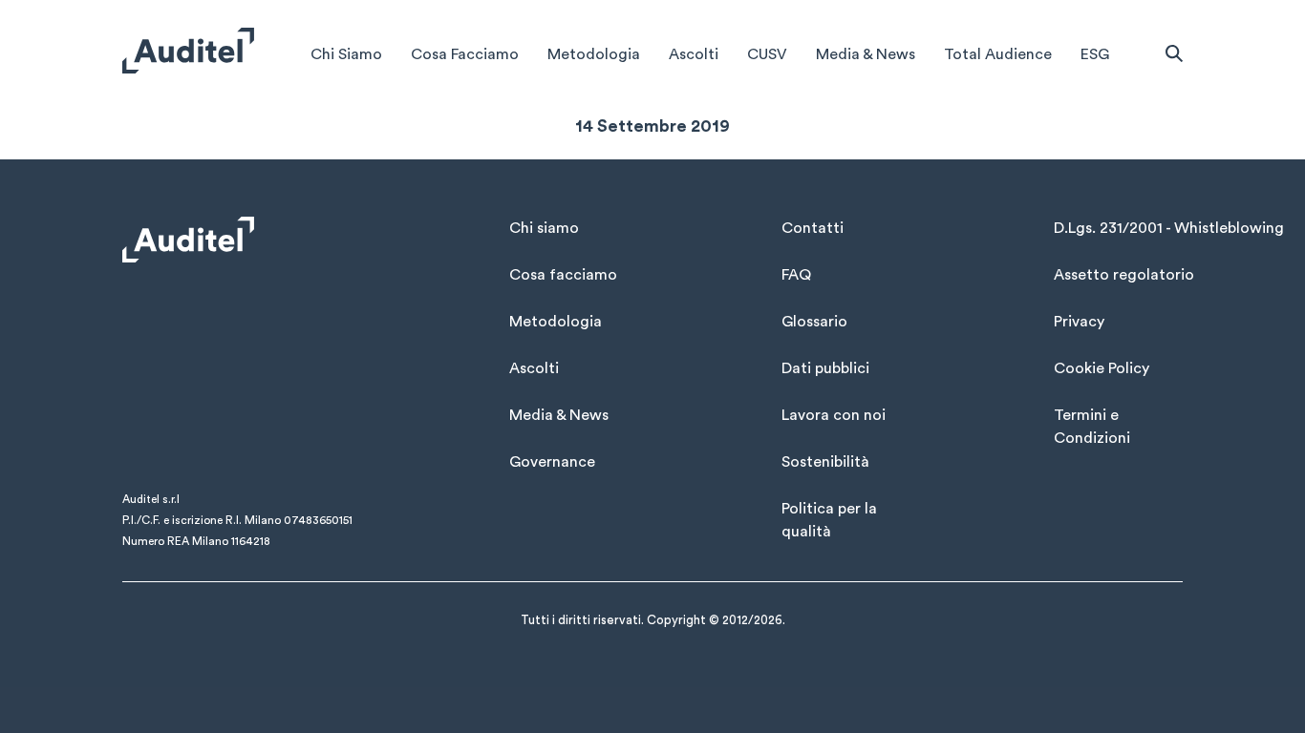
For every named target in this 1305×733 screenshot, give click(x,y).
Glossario (814, 321)
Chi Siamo (346, 54)
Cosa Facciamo (465, 54)
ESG (1094, 54)
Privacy (1079, 321)
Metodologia (593, 54)
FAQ (796, 275)
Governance (552, 462)
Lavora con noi (833, 415)
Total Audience (998, 54)
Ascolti (693, 54)
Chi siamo (544, 228)
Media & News (865, 54)
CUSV (767, 54)
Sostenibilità (825, 462)
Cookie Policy (1101, 368)
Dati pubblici (825, 368)
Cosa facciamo (563, 275)
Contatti (812, 228)
